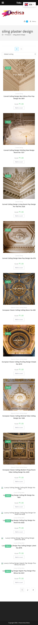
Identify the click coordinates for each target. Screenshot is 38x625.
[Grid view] (16, 49)
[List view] (21, 49)
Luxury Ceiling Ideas (19, 492)
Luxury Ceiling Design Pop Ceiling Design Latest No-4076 (19, 547)
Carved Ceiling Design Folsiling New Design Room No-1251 (19, 151)
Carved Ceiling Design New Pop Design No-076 (19, 258)
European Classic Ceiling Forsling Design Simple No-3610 (19, 363)
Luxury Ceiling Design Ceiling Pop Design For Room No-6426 (19, 521)
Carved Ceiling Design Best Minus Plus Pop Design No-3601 (19, 97)
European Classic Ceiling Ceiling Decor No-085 (19, 310)
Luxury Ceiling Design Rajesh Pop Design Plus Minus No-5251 (19, 572)
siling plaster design (19, 35)
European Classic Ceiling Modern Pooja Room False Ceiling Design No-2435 (19, 471)
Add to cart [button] (19, 108)
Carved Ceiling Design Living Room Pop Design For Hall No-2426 (19, 205)
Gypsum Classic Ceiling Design (19, 307)
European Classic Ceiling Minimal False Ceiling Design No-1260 (19, 417)
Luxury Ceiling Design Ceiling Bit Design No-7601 (19, 496)
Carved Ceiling (19, 93)
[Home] (2, 35)
